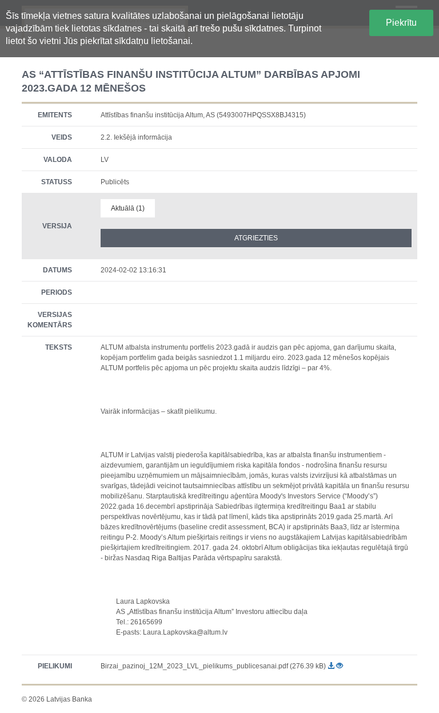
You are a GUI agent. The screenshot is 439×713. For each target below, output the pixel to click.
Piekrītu (401, 22)
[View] (339, 666)
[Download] (332, 666)
